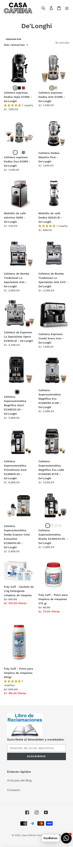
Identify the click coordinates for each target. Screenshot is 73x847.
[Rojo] (23, 88)
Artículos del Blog (19, 780)
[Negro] (19, 88)
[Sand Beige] (59, 525)
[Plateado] (15, 88)
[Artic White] (47, 525)
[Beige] (51, 88)
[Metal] (15, 152)
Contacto (13, 790)
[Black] (17, 392)
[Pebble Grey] (51, 525)
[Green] (23, 152)
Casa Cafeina (28, 835)
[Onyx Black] (55, 525)
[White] (19, 152)
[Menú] (67, 8)
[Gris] (55, 88)
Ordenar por (13, 39)
